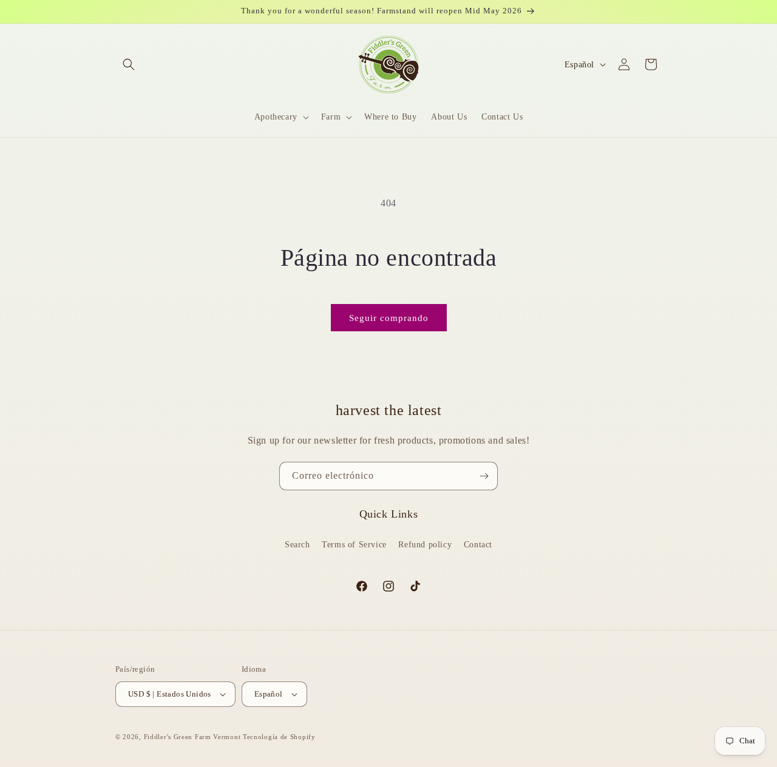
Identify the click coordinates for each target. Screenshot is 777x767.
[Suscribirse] (483, 476)
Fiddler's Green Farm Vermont (192, 736)
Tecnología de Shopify (279, 736)
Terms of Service (354, 544)
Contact (478, 544)
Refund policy (425, 544)
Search (297, 544)
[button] (128, 64)
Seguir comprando (389, 318)
